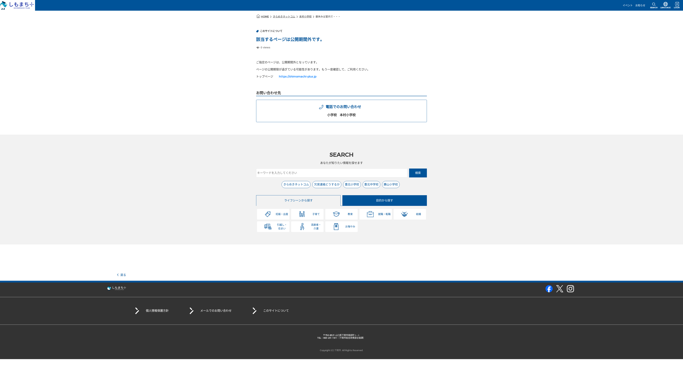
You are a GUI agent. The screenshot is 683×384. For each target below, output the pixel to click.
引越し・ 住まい (282, 226)
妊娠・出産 (282, 214)
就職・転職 (384, 214)
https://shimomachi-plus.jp (297, 76)
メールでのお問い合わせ (216, 311)
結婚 (418, 214)
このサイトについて (276, 311)
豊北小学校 (352, 184)
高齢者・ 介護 (316, 226)
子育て (316, 214)
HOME (265, 16)
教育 (350, 214)
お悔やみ (350, 226)
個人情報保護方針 (157, 311)
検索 (418, 173)
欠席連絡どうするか (327, 184)
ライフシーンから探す (298, 200)
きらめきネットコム (284, 16)
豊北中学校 (371, 184)
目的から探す (384, 200)
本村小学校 (305, 16)
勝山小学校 (391, 184)
